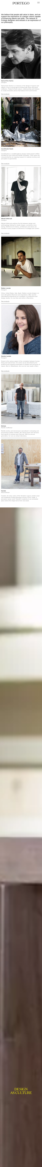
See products (5, 94)
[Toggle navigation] (38, 2)
